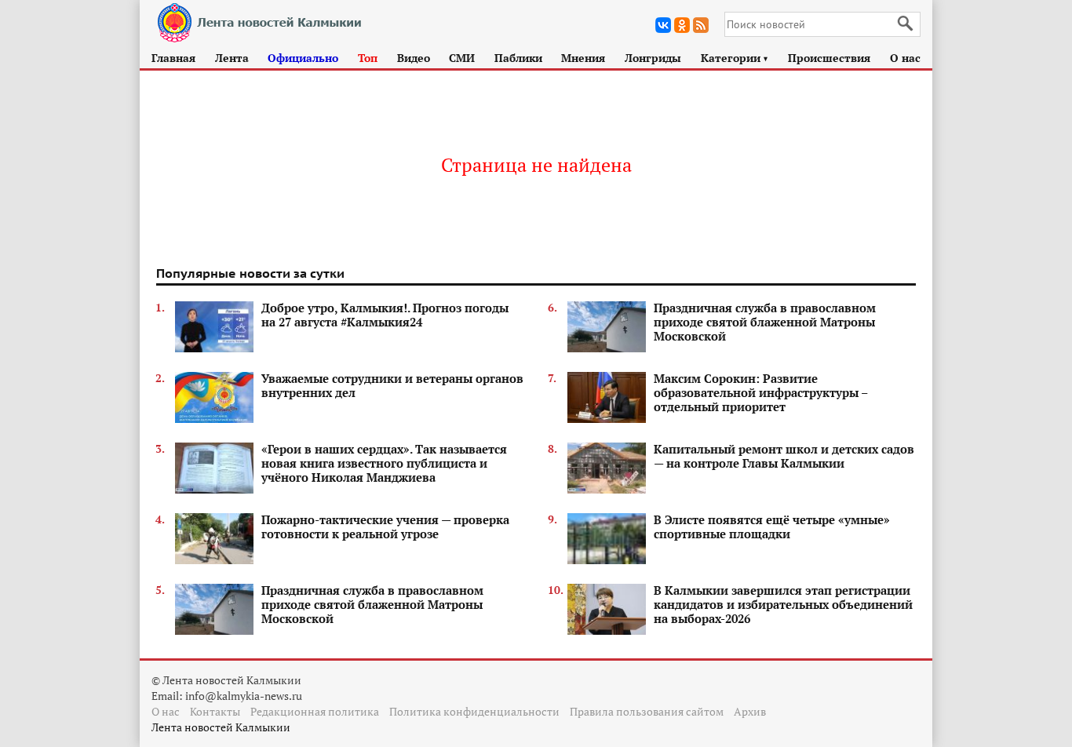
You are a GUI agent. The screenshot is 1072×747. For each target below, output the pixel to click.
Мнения (583, 57)
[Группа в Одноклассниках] (682, 25)
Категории (735, 57)
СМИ (462, 57)
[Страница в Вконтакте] (663, 25)
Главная (173, 57)
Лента (232, 57)
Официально (303, 57)
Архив (750, 711)
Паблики (518, 57)
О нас (905, 57)
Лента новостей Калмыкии (220, 727)
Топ (367, 57)
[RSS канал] (701, 25)
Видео (413, 57)
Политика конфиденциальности (474, 711)
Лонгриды (653, 57)
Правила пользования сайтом (647, 711)
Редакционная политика (314, 711)
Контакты (215, 711)
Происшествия (829, 57)
